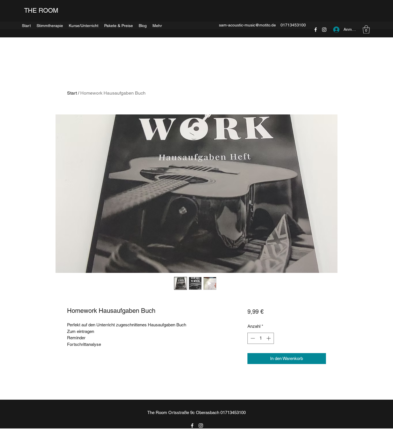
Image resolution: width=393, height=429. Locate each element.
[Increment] (269, 338)
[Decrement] (252, 338)
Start (72, 93)
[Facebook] (192, 425)
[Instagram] (201, 425)
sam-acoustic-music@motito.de (247, 25)
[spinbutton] (260, 338)
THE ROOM (40, 10)
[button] (157, 25)
